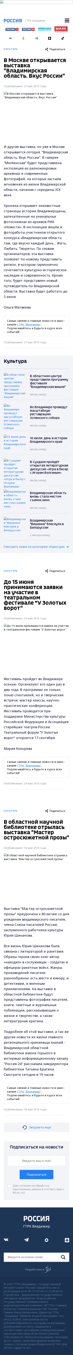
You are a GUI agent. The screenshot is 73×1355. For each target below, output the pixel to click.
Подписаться (36, 1174)
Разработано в (34, 1269)
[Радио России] (44, 30)
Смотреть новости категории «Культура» (34, 547)
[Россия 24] (28, 30)
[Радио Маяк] (61, 31)
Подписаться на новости (36, 1147)
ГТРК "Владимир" (29, 324)
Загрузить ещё (40, 1127)
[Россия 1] (12, 30)
